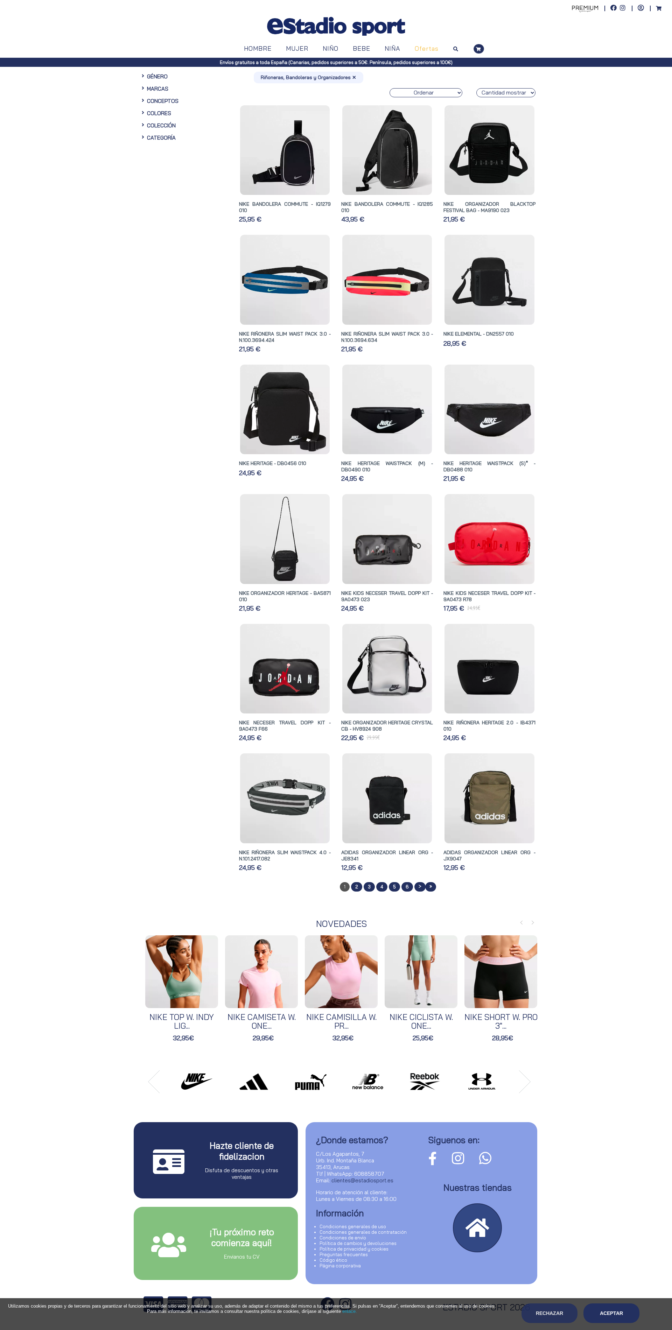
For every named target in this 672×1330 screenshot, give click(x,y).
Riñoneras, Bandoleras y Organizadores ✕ (308, 77)
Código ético (333, 1260)
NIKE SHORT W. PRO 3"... (501, 1021)
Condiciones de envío (343, 1237)
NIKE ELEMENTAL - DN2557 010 (478, 334)
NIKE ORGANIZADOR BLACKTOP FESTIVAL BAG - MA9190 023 (489, 207)
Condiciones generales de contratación (363, 1232)
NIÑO (330, 48)
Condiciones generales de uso (353, 1226)
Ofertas (427, 48)
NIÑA (392, 48)
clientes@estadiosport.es (362, 1180)
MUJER (297, 48)
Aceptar (611, 1313)
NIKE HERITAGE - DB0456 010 (272, 463)
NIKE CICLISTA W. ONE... (421, 1021)
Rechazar (549, 1313)
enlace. (349, 1311)
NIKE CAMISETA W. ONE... (261, 1021)
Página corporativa (340, 1265)
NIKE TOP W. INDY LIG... (181, 1021)
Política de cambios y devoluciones (358, 1243)
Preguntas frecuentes (344, 1254)
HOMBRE (258, 48)
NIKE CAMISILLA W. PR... (341, 1021)
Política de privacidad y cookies (354, 1249)
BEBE (361, 48)
